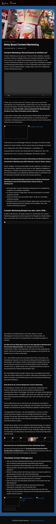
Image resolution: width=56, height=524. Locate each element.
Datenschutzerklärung (37, 520)
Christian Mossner (10, 48)
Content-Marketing (9, 41)
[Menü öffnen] (53, 3)
